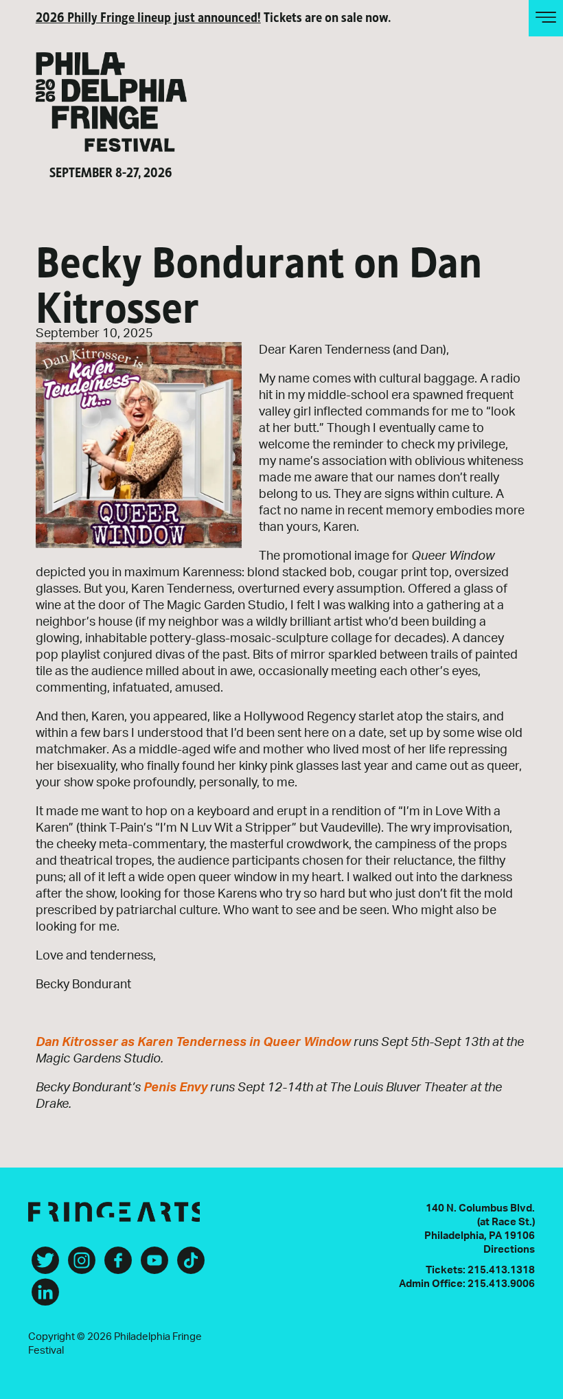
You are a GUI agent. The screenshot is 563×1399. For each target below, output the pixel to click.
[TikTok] (191, 1265)
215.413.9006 (501, 1284)
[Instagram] (81, 1265)
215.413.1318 (501, 1270)
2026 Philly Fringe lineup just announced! (148, 16)
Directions (509, 1249)
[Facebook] (118, 1265)
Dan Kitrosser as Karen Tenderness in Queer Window (193, 1042)
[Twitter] (45, 1265)
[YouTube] (154, 1265)
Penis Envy (175, 1088)
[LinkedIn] (45, 1297)
